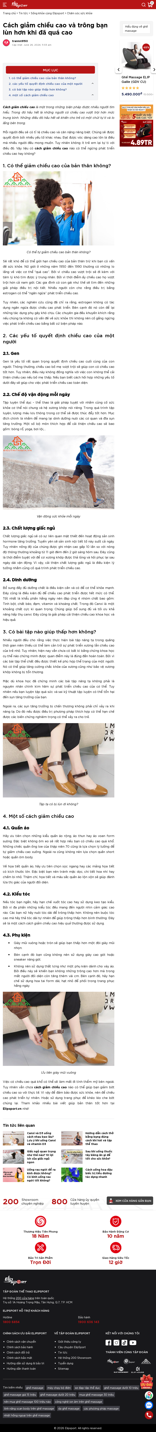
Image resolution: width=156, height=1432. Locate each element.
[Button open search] (143, 4)
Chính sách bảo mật (19, 1357)
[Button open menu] (5, 4)
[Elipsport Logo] (78, 1280)
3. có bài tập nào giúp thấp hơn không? (38, 89)
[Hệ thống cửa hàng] (149, 1395)
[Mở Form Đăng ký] (146, 1381)
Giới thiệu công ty (69, 1341)
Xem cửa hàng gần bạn (133, 1200)
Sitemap (63, 1368)
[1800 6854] (149, 1415)
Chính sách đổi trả (18, 1352)
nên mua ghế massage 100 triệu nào (27, 1401)
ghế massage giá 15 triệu (20, 1394)
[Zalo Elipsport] (149, 1405)
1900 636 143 (88, 1321)
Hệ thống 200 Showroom (74, 1357)
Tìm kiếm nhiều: (13, 1387)
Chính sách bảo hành (20, 1347)
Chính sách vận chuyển (21, 1341)
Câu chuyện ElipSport (72, 1347)
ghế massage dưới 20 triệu (57, 1394)
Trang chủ (9, 13)
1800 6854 (11, 1321)
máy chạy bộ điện (59, 1387)
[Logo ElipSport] (19, 4)
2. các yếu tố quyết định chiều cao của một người (45, 83)
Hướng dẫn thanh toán (21, 1368)
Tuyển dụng (65, 1363)
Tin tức (23, 13)
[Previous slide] (118, 69)
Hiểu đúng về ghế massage (136, 28)
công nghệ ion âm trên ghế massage (78, 1401)
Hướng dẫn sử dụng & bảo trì (25, 1363)
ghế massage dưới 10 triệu (121, 1387)
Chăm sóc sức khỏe (79, 13)
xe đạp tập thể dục (87, 1387)
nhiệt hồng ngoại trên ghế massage (27, 1415)
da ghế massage (69, 1408)
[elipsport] (113, 1361)
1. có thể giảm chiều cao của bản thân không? (42, 78)
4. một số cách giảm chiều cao (31, 95)
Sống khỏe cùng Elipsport (47, 13)
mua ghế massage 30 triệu (96, 1394)
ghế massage (34, 1387)
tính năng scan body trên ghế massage (29, 1408)
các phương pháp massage (101, 1408)
